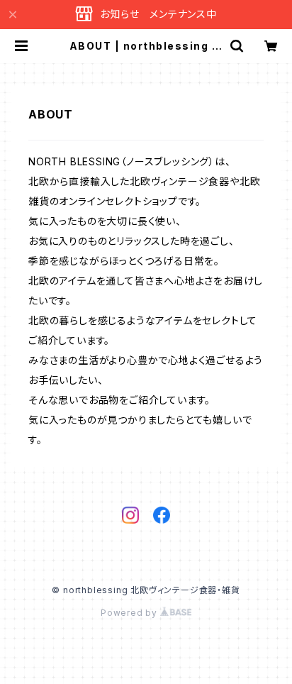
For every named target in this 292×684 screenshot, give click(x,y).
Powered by (130, 612)
